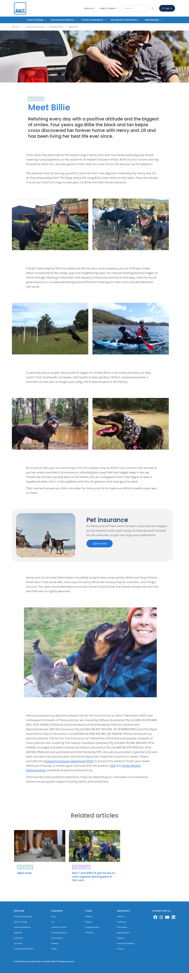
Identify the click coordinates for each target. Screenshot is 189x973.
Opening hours (123, 932)
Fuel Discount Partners (23, 949)
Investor (54, 943)
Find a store (122, 927)
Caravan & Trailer (59, 927)
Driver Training (20, 922)
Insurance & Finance (35, 27)
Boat (53, 916)
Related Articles (56, 27)
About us (121, 916)
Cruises (88, 922)
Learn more (100, 543)
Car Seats (18, 943)
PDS (112, 765)
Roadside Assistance (23, 916)
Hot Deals (89, 932)
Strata (54, 949)
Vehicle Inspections (22, 927)
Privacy (120, 949)
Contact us (121, 922)
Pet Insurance (57, 938)
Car (52, 922)
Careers (120, 938)
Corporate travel (92, 927)
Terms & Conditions (125, 943)
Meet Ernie (24, 873)
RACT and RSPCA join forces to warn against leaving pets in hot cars (93, 876)
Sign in (168, 8)
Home (17, 27)
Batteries (18, 932)
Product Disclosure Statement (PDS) (69, 761)
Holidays (89, 916)
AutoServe (18, 938)
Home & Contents (59, 932)
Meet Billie (73, 27)
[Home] (20, 8)
